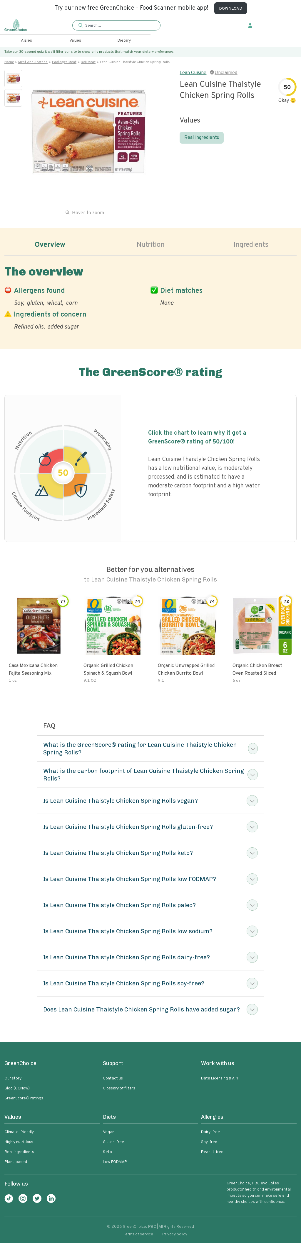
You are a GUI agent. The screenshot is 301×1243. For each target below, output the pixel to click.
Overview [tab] (50, 245)
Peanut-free (212, 1152)
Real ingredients (201, 138)
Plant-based (15, 1161)
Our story (12, 1078)
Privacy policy (174, 1234)
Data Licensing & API (219, 1078)
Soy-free (209, 1142)
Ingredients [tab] (251, 245)
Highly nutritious (18, 1142)
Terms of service (138, 1234)
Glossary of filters (119, 1088)
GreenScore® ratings (23, 1098)
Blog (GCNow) (17, 1088)
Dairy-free (210, 1132)
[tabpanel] (150, 296)
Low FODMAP (115, 1161)
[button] (116, 26)
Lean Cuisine (193, 73)
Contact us (113, 1078)
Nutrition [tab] (151, 245)
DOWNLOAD (230, 8)
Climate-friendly (19, 1132)
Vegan (108, 1132)
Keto (107, 1152)
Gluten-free (113, 1142)
